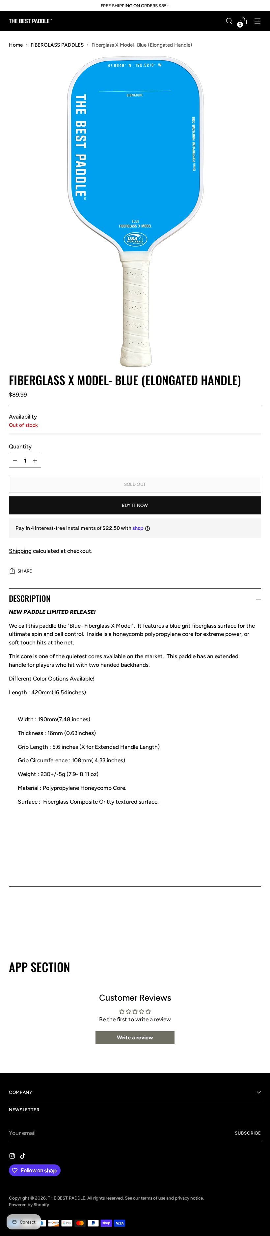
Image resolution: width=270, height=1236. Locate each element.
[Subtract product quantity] (15, 460)
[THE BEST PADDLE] (30, 21)
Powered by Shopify (29, 1204)
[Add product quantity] (35, 460)
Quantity (20, 446)
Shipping (20, 551)
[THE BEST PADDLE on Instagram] (13, 1157)
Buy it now (135, 505)
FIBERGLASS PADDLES (57, 45)
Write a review (135, 1037)
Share (24, 571)
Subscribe (248, 1133)
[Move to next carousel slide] (255, 924)
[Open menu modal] (257, 21)
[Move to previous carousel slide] (240, 924)
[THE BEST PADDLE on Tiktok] (23, 1157)
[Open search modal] (229, 21)
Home (16, 45)
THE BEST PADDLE (66, 1198)
